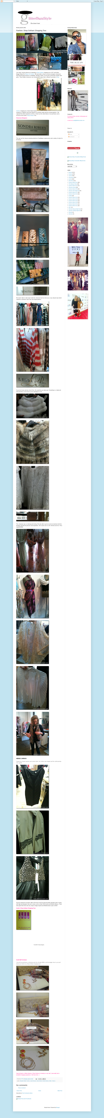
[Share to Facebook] (43, 1079)
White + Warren (52, 1080)
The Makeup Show (73, 184)
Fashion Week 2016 (73, 200)
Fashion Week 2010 (73, 182)
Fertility (70, 195)
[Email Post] (36, 1078)
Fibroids (70, 212)
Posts (70, 134)
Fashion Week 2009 (73, 189)
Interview (71, 214)
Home (39, 1090)
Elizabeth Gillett (23, 1080)
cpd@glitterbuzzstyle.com (78, 120)
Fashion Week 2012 (73, 204)
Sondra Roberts (45, 1080)
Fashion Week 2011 (73, 205)
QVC (70, 207)
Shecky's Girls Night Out (74, 190)
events (70, 179)
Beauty (70, 172)
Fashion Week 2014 (73, 185)
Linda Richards (33, 1080)
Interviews (71, 180)
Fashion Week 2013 (73, 194)
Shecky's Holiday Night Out (75, 210)
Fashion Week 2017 (73, 192)
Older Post (60, 1090)
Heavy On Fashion (29, 74)
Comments (71, 136)
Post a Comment (22, 1087)
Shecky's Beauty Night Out (74, 209)
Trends (70, 175)
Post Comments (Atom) (27, 1093)
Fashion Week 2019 (73, 199)
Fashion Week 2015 (73, 197)
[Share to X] (42, 1079)
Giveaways (71, 177)
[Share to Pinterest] (45, 1079)
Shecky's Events (72, 187)
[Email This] (39, 1079)
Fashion (28, 1080)
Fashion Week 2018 (73, 202)
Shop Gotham (40, 72)
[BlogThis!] (40, 1079)
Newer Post (19, 1090)
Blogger (58, 1107)
